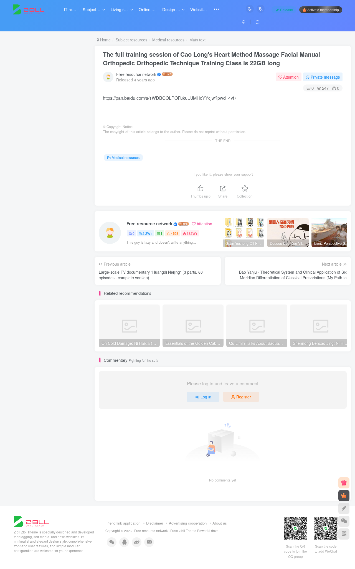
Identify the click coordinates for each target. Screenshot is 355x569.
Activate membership (323, 9)
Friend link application (122, 523)
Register (243, 397)
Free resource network (136, 74)
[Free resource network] (31, 520)
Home (105, 40)
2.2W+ (147, 233)
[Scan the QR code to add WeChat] (343, 521)
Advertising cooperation (188, 523)
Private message (325, 77)
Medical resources (168, 40)
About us (219, 523)
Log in (206, 397)
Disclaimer (154, 523)
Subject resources (131, 40)
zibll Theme (188, 530)
